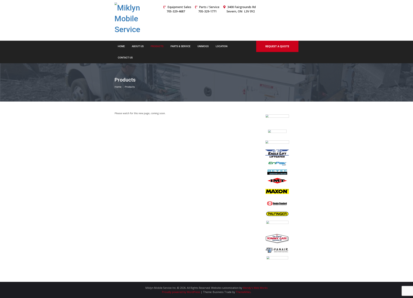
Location (221, 46)
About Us (138, 46)
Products (157, 46)
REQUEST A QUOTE (277, 46)
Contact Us (125, 57)
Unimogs (203, 46)
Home (121, 46)
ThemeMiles (243, 292)
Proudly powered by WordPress (181, 292)
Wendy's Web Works (255, 288)
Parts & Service (180, 46)
